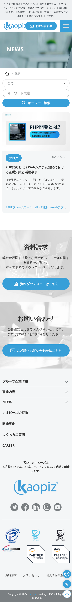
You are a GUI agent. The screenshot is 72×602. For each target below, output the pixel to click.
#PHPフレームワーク (19, 207)
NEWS (7, 402)
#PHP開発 (41, 207)
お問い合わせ (44, 26)
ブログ (13, 158)
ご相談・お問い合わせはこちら (39, 350)
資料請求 (11, 575)
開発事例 (8, 423)
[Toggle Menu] (66, 26)
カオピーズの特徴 (15, 412)
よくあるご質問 (13, 434)
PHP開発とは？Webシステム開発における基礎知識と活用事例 (35, 169)
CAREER (8, 445)
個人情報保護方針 (57, 575)
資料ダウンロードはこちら (39, 284)
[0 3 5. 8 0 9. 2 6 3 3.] (67, 584)
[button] (36, 381)
